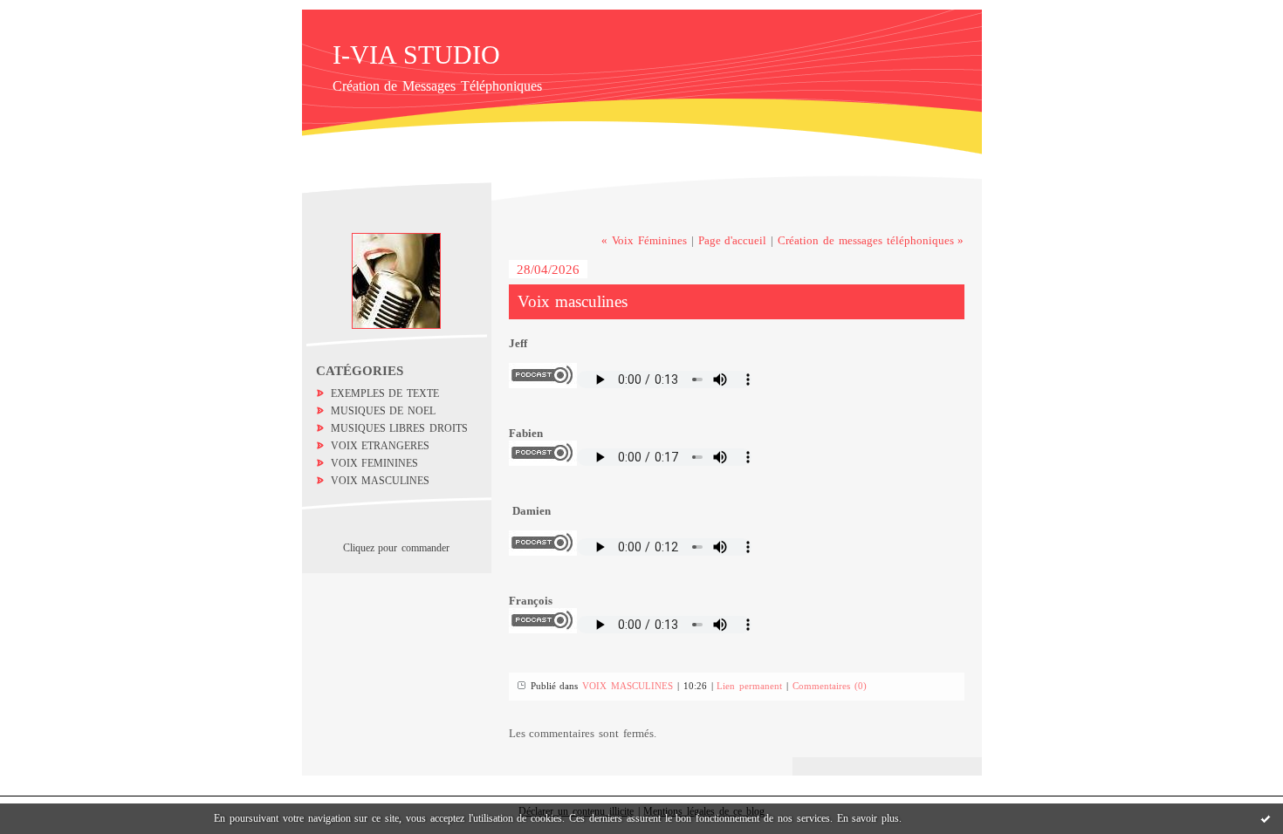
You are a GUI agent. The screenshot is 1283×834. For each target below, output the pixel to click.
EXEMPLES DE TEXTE (385, 393)
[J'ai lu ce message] (1266, 818)
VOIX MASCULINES (380, 481)
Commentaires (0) (829, 685)
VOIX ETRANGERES (380, 446)
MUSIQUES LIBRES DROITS (400, 428)
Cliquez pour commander (396, 548)
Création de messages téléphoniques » (871, 240)
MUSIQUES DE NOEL (383, 411)
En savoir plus (868, 818)
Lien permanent (749, 685)
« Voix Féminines (644, 240)
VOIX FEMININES (375, 463)
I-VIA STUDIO (417, 54)
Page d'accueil (732, 240)
